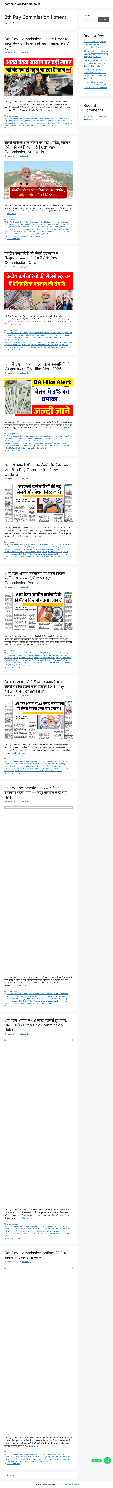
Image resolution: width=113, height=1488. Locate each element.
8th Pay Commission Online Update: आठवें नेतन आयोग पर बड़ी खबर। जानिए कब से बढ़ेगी (37, 43)
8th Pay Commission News (19, 123)
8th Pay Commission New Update (46, 227)
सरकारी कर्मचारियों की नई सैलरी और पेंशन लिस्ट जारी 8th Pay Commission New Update (37, 470)
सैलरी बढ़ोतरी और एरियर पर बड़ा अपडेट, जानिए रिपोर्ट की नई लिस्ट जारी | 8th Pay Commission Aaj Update (37, 147)
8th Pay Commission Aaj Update (56, 118)
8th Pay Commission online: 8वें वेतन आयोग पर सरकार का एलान (35, 1255)
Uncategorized (12, 116)
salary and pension (46, 1003)
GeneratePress (74, 1484)
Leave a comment (13, 128)
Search (87, 16)
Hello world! (91, 119)
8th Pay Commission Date (35, 335)
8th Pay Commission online (40, 123)
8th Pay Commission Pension (22, 125)
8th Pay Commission (15, 118)
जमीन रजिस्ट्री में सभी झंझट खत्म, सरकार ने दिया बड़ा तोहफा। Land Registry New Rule (95, 44)
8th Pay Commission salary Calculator (33, 231)
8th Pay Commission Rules (44, 125)
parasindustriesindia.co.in (22, 4)
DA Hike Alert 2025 (40, 448)
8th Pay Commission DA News (55, 436)
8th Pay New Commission (47, 234)
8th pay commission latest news (16, 337)
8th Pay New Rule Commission (30, 236)
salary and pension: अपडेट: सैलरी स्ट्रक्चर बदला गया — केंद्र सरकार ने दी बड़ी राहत (35, 792)
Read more (45, 110)
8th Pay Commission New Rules (21, 227)
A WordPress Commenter (95, 116)
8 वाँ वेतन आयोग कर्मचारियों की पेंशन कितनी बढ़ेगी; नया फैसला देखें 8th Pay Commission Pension (34, 578)
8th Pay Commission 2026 (33, 118)
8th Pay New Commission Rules (53, 347)
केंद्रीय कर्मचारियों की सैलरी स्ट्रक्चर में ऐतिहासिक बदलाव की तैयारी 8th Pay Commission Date (31, 258)
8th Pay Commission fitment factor (38, 121)
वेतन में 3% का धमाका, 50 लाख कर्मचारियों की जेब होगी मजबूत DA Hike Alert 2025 (36, 366)
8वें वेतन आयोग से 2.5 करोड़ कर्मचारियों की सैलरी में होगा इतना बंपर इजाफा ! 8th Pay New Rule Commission (34, 686)
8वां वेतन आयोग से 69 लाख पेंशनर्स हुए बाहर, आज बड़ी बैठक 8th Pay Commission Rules (35, 1025)
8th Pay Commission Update (25, 234)
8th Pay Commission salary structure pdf (46, 345)
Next (13, 1475)
